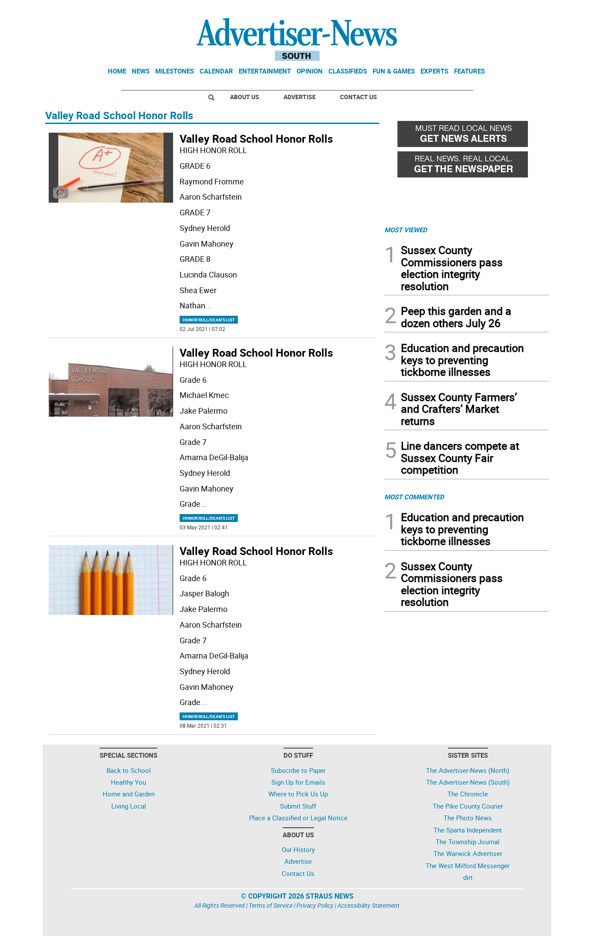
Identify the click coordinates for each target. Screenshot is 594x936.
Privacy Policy (315, 905)
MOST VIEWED (405, 229)
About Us (244, 97)
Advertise (300, 97)
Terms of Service (271, 905)
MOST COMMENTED (414, 496)
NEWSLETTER (478, 10)
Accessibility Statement (368, 905)
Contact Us (358, 97)
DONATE (527, 10)
